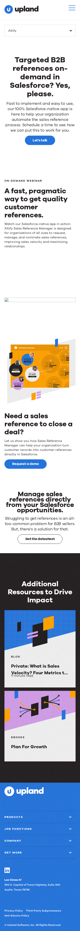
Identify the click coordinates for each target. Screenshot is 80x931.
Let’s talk (40, 140)
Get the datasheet (40, 539)
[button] (72, 7)
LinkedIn (7, 870)
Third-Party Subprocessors (43, 910)
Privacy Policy (13, 910)
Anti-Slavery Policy (16, 915)
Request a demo (25, 464)
